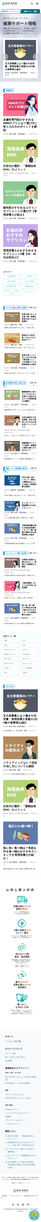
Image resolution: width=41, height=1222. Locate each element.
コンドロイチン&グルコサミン (17, 1113)
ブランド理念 (10, 1053)
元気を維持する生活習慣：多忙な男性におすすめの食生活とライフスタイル (29, 422)
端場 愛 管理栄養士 (18, 490)
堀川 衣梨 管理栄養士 (17, 134)
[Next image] (36, 56)
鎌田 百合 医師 (16, 325)
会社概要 (8, 1061)
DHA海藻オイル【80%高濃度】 (18, 1083)
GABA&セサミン (12, 1109)
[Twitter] (18, 1204)
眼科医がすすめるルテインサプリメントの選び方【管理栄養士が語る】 (20, 211)
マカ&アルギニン (12, 1124)
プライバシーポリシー (15, 1195)
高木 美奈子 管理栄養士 (20, 404)
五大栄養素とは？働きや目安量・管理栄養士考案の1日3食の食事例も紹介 (20, 66)
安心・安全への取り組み (15, 1057)
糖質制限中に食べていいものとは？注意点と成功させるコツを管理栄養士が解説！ (29, 396)
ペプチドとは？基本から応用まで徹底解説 (21, 1150)
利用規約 (4, 1195)
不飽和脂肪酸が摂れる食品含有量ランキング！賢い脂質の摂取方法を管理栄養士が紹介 (29, 530)
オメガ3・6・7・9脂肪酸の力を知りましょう (29, 505)
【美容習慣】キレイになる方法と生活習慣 (29, 585)
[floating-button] (34, 1215)
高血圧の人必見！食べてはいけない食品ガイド (29, 337)
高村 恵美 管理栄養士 (19, 73)
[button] (32, 3)
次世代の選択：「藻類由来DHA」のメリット (21, 1137)
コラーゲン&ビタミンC (14, 1094)
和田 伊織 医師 (14, 770)
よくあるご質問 (11, 1041)
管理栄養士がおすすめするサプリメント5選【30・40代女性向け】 (20, 254)
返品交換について (22, 966)
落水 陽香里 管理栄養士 (20, 618)
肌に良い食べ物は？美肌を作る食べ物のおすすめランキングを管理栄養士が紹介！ (29, 609)
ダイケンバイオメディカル (18, 173)
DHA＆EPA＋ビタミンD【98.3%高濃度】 (20, 1078)
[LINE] (28, 1204)
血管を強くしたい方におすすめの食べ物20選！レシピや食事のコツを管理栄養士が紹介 (29, 359)
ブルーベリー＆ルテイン (15, 1120)
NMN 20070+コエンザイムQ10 (17, 1098)
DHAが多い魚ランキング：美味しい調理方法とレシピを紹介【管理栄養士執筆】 (29, 482)
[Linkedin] (23, 1204)
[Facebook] (13, 1204)
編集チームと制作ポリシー (19, 1183)
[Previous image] (4, 56)
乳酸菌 (8, 1117)
